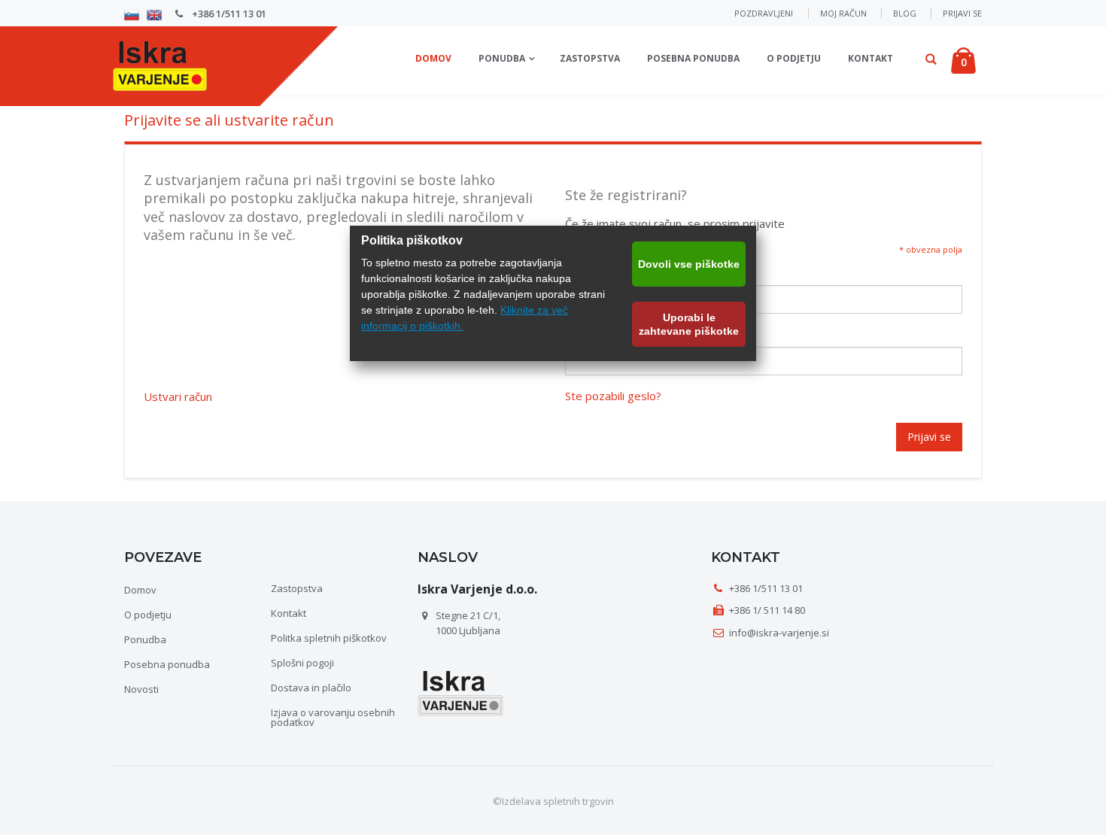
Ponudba (502, 58)
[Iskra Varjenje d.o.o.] (160, 63)
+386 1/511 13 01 (228, 13)
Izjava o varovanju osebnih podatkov (333, 717)
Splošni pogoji (302, 663)
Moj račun (843, 13)
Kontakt (870, 58)
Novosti (141, 689)
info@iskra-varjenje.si (779, 632)
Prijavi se (962, 13)
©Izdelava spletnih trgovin (553, 801)
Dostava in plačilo (311, 687)
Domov (140, 590)
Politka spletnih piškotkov (329, 638)
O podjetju (794, 58)
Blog (904, 13)
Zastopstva (590, 58)
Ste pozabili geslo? (613, 396)
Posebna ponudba (693, 58)
